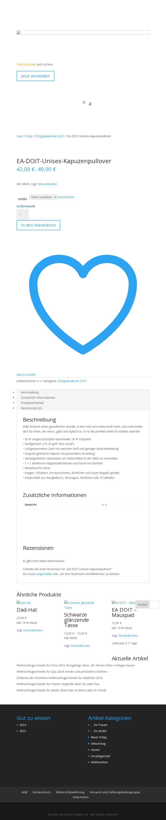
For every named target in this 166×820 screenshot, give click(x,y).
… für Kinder (99, 731)
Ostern (95, 750)
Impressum (81, 797)
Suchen (142, 604)
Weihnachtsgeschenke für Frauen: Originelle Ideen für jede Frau (58, 684)
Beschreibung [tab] (30, 392)
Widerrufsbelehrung (70, 792)
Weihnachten (99, 762)
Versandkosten (47, 184)
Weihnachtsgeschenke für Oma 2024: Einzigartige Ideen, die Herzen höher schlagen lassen (76, 665)
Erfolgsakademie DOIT (50, 136)
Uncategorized (100, 756)
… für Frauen (99, 725)
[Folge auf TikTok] (44, 19)
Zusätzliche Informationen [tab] (38, 397)
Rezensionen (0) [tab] (31, 408)
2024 (22, 725)
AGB (24, 792)
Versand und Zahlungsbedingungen (115, 792)
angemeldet (44, 574)
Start (20, 136)
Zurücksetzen (65, 197)
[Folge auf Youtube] (28, 19)
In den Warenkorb (38, 225)
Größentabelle (26, 206)
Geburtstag (98, 743)
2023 (22, 731)
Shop (29, 136)
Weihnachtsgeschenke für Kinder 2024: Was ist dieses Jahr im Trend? (61, 690)
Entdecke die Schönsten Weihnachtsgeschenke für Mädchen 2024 (59, 678)
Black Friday (99, 737)
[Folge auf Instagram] (36, 19)
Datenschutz (42, 792)
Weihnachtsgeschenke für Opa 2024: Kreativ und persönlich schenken (62, 671)
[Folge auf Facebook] (20, 19)
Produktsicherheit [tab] (32, 403)
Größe (22, 199)
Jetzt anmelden (35, 76)
